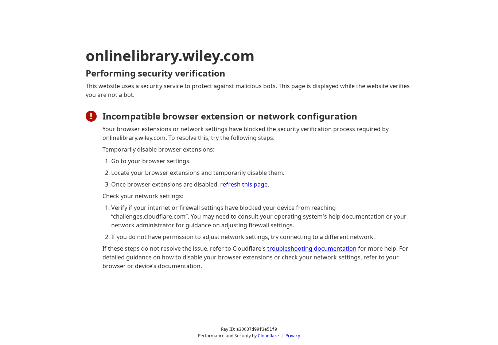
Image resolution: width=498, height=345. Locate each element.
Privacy (292, 336)
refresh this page (244, 184)
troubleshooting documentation (312, 248)
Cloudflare (268, 336)
